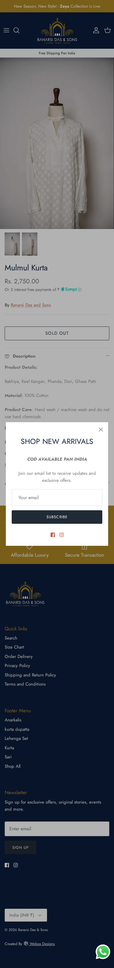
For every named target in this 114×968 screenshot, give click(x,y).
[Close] (100, 429)
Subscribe (56, 517)
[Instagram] (61, 535)
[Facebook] (53, 535)
